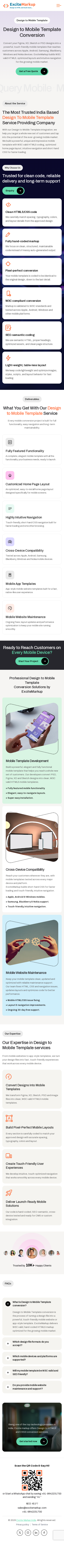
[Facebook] (44, 1533)
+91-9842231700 (32, 1511)
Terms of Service (40, 1524)
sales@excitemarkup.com (32, 1507)
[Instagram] (28, 1533)
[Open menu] (59, 5)
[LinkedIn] (36, 1533)
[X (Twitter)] (20, 1533)
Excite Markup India (26, 1520)
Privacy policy (22, 1524)
